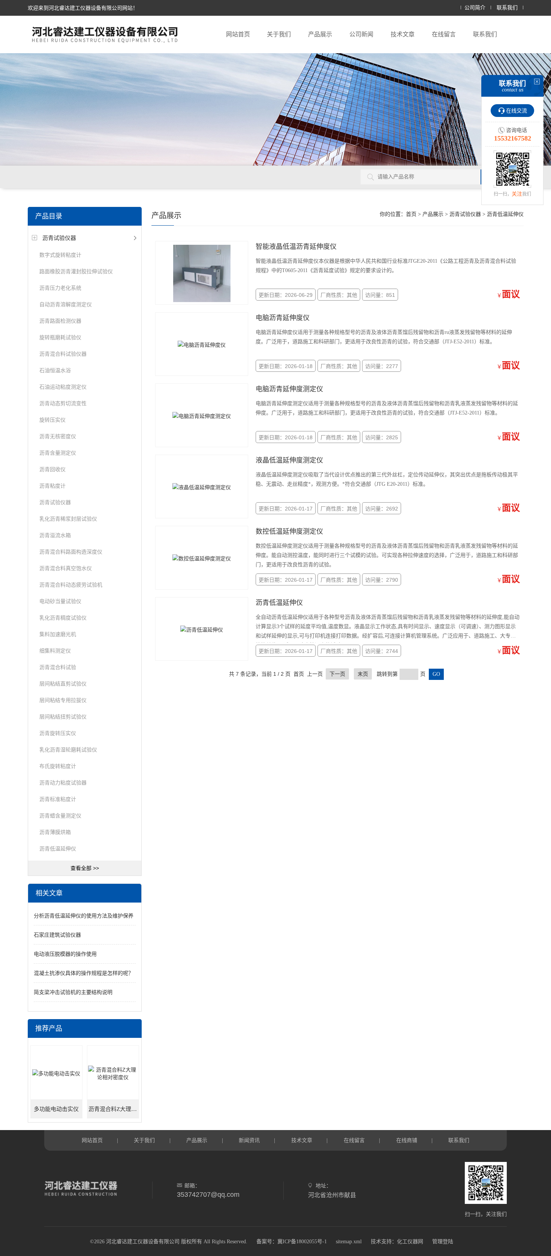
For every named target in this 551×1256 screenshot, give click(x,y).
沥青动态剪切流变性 (63, 403)
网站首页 (238, 34)
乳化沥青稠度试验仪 (63, 618)
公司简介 (474, 7)
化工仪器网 (410, 1241)
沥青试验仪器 (59, 238)
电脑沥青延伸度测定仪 (289, 389)
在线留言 (444, 34)
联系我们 (507, 7)
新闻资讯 (249, 1140)
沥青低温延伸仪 (57, 849)
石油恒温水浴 (55, 370)
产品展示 (320, 34)
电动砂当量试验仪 (60, 601)
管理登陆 (442, 1241)
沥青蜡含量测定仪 (60, 816)
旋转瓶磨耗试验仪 (60, 337)
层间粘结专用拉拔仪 (63, 700)
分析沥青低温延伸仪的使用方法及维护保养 (83, 916)
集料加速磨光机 (57, 634)
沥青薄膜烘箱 (55, 832)
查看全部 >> (84, 868)
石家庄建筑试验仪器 (57, 935)
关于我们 (279, 34)
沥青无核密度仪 (57, 436)
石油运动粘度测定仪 (63, 387)
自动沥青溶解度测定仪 (65, 304)
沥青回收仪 (52, 469)
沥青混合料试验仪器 (63, 354)
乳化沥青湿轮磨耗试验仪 (68, 750)
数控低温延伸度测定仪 (289, 531)
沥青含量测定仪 (57, 453)
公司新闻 (361, 34)
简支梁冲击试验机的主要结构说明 (73, 992)
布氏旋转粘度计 (57, 766)
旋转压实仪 (52, 420)
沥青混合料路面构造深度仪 (70, 552)
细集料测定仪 (55, 651)
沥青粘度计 (52, 486)
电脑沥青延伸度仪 (283, 318)
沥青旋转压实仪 (57, 733)
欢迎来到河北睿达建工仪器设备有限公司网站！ (83, 8)
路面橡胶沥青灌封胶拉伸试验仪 (76, 271)
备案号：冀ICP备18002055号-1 (291, 1241)
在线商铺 (406, 1140)
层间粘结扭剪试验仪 (63, 717)
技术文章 (403, 34)
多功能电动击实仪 (56, 1109)
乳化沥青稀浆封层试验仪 (68, 519)
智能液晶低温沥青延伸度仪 (296, 246)
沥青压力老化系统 (60, 288)
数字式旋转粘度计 (60, 255)
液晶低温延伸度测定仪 (289, 460)
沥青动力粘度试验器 (63, 783)
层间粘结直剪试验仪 (63, 684)
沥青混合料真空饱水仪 (65, 568)
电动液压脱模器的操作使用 (65, 954)
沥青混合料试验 (57, 667)
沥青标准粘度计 (57, 799)
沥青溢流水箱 (55, 535)
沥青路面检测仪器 (60, 321)
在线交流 (516, 111)
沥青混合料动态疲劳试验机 (70, 585)
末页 (363, 674)
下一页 (337, 674)
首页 (411, 214)
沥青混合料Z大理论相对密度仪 (113, 1109)
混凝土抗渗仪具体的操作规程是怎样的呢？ (83, 973)
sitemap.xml (349, 1241)
